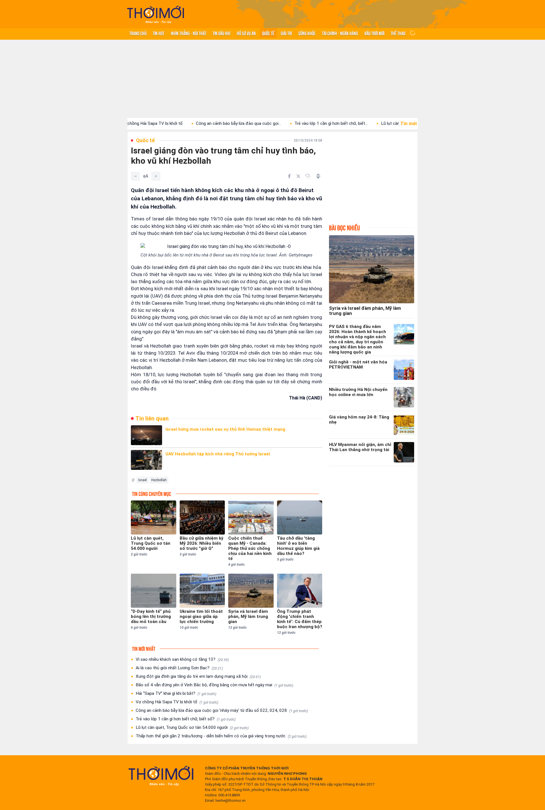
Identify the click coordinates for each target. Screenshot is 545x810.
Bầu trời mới (374, 33)
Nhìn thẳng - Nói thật (188, 33)
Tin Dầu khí (221, 33)
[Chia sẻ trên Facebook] (289, 176)
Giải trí (286, 33)
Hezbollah (159, 480)
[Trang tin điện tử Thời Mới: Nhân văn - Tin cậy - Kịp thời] (155, 14)
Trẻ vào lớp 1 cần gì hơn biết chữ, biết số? (186, 718)
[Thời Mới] (161, 775)
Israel (142, 480)
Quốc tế (268, 33)
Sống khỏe (307, 33)
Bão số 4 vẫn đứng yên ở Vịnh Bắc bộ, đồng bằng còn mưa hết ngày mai (214, 684)
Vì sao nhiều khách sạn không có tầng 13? (182, 659)
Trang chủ (137, 33)
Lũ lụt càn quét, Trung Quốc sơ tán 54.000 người (192, 727)
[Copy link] (308, 176)
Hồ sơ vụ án (246, 33)
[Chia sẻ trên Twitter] (298, 176)
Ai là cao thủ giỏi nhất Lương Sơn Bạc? (179, 667)
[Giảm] (135, 176)
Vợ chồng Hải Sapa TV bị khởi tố (177, 701)
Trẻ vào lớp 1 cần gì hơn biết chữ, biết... (308, 123)
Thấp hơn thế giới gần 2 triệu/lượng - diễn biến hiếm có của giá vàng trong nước (221, 736)
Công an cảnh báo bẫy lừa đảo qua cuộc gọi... (215, 123)
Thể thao (398, 33)
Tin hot (158, 33)
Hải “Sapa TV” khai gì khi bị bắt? (176, 693)
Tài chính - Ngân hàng (340, 33)
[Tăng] (155, 176)
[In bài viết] (318, 176)
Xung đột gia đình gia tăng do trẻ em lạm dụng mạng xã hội (198, 676)
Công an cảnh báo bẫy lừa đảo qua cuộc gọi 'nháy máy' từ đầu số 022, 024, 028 (222, 710)
